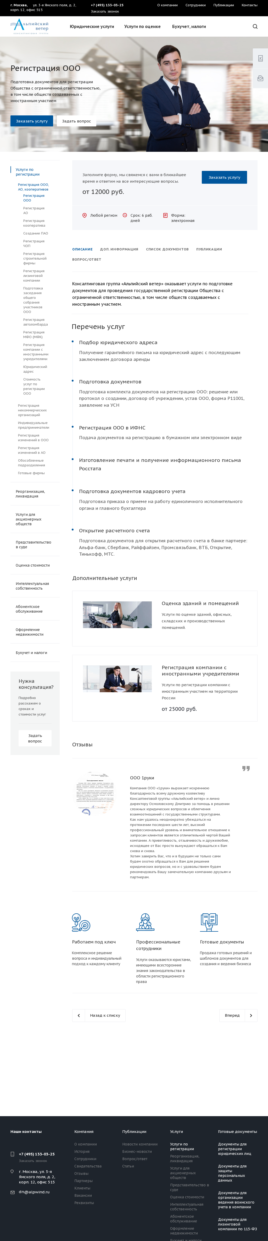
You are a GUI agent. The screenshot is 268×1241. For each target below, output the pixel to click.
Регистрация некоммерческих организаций (32, 410)
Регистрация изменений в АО (32, 450)
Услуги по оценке (142, 26)
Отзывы (81, 1173)
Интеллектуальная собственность (32, 586)
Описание (82, 249)
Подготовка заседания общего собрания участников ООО (33, 300)
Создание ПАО (35, 233)
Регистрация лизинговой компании (33, 276)
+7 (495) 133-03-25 (37, 1153)
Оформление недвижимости (29, 632)
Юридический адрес (35, 369)
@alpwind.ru (37, 1191)
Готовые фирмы (31, 473)
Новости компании (140, 1144)
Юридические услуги (92, 26)
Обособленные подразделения (31, 462)
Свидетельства (88, 1166)
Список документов (167, 249)
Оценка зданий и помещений (200, 603)
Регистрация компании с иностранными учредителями (200, 670)
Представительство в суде (33, 544)
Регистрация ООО (33, 198)
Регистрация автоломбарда (35, 322)
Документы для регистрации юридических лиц (234, 1149)
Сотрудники (85, 1158)
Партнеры (83, 1180)
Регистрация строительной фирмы (35, 258)
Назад (77, 823)
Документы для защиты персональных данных (232, 1173)
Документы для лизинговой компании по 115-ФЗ (237, 1224)
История (82, 1151)
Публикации (209, 249)
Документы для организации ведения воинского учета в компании (236, 1199)
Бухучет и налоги (31, 652)
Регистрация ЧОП (33, 243)
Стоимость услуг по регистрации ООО (34, 386)
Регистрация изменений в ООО (33, 437)
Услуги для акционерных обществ (28, 519)
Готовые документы (237, 1131)
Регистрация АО (33, 210)
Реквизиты (84, 1202)
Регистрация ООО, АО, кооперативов (33, 187)
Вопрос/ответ (87, 259)
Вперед (252, 823)
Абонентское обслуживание (29, 609)
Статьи (128, 1166)
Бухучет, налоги (189, 26)
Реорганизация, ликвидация (30, 494)
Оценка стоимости (33, 565)
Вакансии (83, 1195)
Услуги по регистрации (28, 172)
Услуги (176, 1131)
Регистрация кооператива (34, 223)
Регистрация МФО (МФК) (33, 334)
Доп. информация (119, 249)
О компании (85, 1144)
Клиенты (82, 1188)
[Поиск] (254, 26)
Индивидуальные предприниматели (33, 425)
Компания (83, 1131)
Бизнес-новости (137, 1151)
